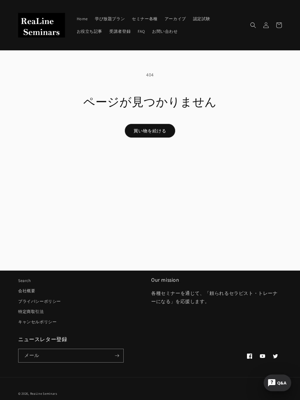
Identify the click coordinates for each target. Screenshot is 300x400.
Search (24, 280)
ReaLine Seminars (43, 394)
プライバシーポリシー (39, 301)
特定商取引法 (31, 311)
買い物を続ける (150, 131)
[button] (253, 25)
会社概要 (26, 290)
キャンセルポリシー (37, 321)
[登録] (116, 356)
